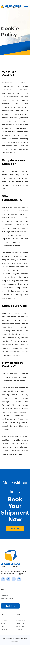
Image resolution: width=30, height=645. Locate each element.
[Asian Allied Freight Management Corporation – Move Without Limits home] (11, 5)
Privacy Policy (20, 623)
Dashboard (4, 595)
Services (3, 623)
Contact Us (4, 629)
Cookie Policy (20, 626)
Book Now (10, 606)
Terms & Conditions (22, 620)
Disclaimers (19, 629)
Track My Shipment (7, 598)
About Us (4, 620)
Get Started (15, 528)
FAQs (2, 626)
